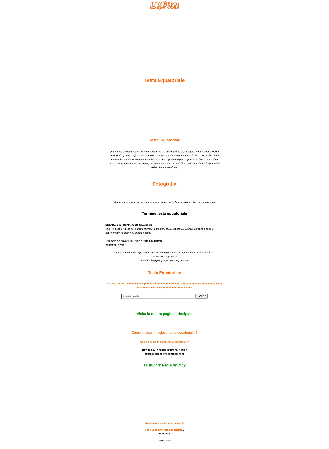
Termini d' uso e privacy (164, 365)
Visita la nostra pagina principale (164, 314)
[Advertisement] (164, 37)
